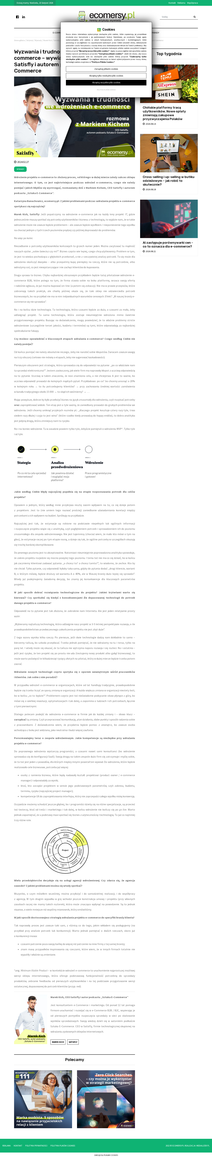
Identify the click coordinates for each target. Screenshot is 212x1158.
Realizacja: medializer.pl (197, 1145)
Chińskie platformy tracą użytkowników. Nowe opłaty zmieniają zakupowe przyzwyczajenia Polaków (164, 113)
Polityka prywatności (36, 1145)
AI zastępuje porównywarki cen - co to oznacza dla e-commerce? (168, 244)
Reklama (181, 2)
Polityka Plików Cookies (63, 1145)
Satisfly (73, 1042)
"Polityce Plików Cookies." (103, 62)
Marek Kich (58, 1042)
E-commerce (59, 32)
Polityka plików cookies (106, 90)
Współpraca (192, 2)
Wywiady (154, 32)
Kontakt (172, 2)
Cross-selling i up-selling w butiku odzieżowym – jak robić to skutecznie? (168, 180)
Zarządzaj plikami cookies (106, 1155)
